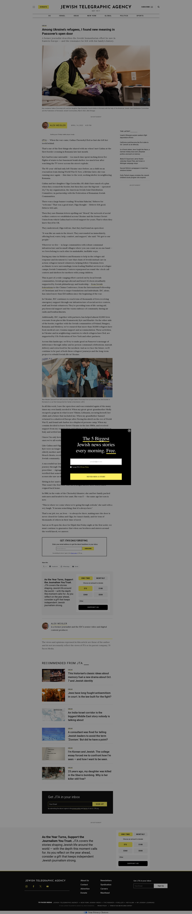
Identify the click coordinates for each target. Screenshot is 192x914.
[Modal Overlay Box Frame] (96, 457)
